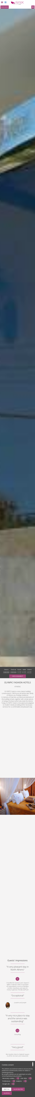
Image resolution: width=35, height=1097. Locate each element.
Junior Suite (17, 946)
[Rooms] (19, 672)
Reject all (6, 1089)
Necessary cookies (8, 1078)
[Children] (29, 672)
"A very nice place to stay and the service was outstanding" (17, 1018)
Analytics (19, 1081)
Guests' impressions (17, 960)
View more (5, 848)
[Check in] (6, 672)
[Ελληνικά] (5, 2)
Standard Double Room (17, 843)
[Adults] (24, 672)
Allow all (7, 1093)
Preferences (6, 1081)
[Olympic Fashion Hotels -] (17, 3)
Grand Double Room (17, 910)
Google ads (6, 1084)
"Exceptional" (17, 995)
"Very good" (17, 1047)
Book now (4, 7)
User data (23, 1078)
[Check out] (13, 672)
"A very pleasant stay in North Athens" (17, 968)
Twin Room (17, 876)
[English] (2, 2)
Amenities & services (10, 802)
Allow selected (18, 1089)
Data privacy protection (15, 1076)
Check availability (17, 676)
